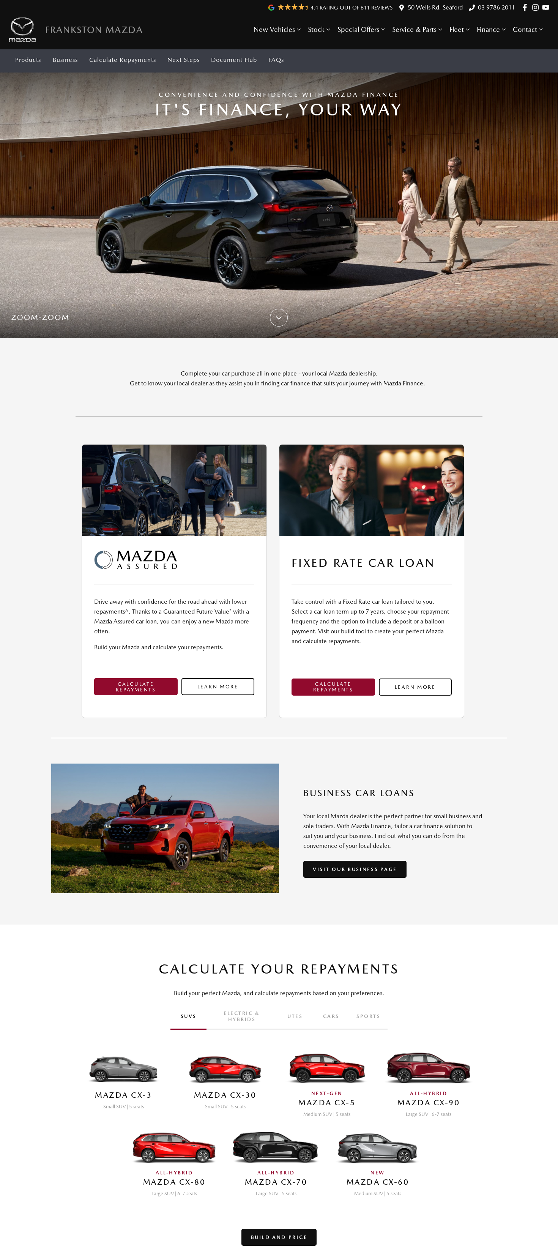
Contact (525, 29)
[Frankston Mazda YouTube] (547, 7)
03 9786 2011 (496, 7)
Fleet (456, 29)
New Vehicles (274, 29)
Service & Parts (414, 29)
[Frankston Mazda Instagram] (537, 7)
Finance (488, 29)
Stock (316, 29)
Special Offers (358, 29)
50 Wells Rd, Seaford (435, 7)
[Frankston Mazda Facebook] (526, 7)
